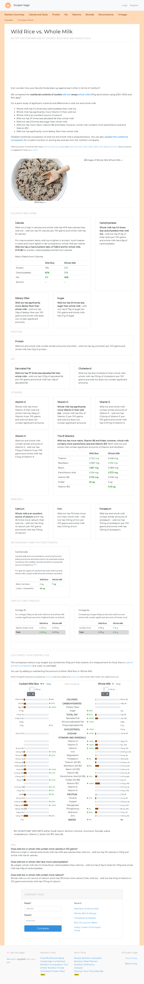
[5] (35, 564)
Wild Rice (39, 202)
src (45, 202)
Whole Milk (114, 160)
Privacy (134, 958)
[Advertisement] (72, 65)
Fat (66, 14)
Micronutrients (105, 14)
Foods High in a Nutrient (52, 961)
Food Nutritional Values (52, 958)
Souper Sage (21, 5)
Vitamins (76, 14)
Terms (127, 958)
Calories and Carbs (38, 14)
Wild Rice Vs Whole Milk (86, 908)
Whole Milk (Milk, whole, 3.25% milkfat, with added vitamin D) (92, 147)
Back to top (131, 963)
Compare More (25, 20)
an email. (34, 150)
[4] (34, 564)
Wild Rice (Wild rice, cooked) (54, 147)
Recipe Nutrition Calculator (88, 958)
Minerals (90, 14)
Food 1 (27, 903)
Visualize (8, 20)
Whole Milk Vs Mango (85, 913)
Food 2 (27, 915)
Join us (10, 959)
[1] (20, 97)
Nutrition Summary (14, 14)
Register (134, 5)
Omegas (122, 14)
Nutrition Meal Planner (85, 961)
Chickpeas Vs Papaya (85, 918)
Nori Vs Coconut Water (85, 922)
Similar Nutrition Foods (52, 968)
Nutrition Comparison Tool (54, 964)
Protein (56, 14)
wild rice (66, 94)
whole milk (84, 94)
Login (125, 5)
